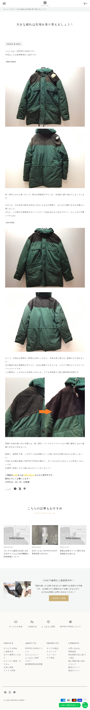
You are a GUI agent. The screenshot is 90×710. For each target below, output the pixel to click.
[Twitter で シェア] (20, 489)
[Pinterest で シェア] (25, 489)
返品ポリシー (74, 670)
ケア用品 (50, 658)
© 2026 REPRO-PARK (14, 700)
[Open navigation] (20, 3)
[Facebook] (5, 692)
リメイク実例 (9, 670)
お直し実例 (8, 667)
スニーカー (51, 655)
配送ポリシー (74, 667)
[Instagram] (9, 692)
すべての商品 (52, 648)
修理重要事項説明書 (34, 664)
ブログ (12, 9)
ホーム (6, 9)
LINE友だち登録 (59, 598)
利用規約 (72, 651)
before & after (14, 44)
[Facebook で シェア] (15, 489)
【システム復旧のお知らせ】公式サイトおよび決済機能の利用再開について (16, 554)
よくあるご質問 (32, 658)
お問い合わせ (74, 648)
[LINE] (14, 692)
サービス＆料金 (10, 648)
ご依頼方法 (8, 651)
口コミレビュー (32, 655)
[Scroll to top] (85, 699)
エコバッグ (51, 651)
